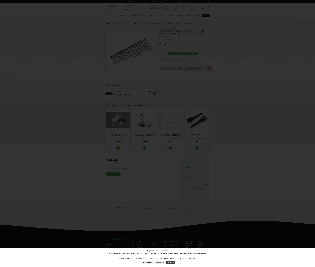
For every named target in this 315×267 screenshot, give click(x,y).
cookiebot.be (109, 265)
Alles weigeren (160, 262)
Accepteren (171, 262)
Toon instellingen (147, 262)
